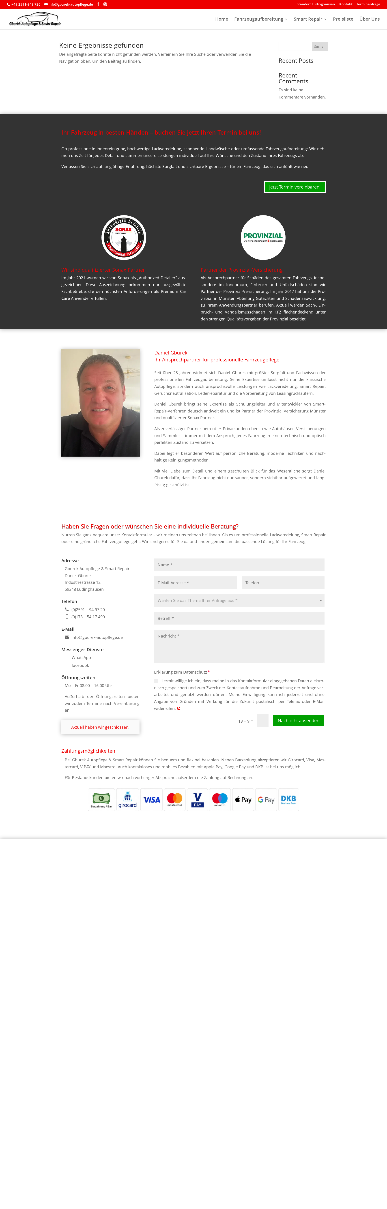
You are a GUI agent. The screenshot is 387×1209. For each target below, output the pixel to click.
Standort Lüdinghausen (316, 4)
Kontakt (346, 4)
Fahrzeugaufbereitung (258, 19)
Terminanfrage (368, 4)
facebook (80, 665)
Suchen (319, 46)
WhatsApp (81, 657)
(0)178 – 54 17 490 (88, 616)
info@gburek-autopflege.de (97, 637)
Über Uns (369, 19)
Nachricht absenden (298, 720)
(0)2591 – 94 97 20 (88, 609)
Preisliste (343, 19)
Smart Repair (308, 19)
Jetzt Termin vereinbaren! (294, 187)
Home (221, 19)
